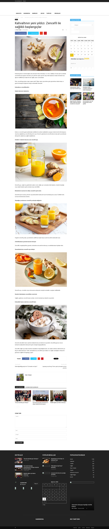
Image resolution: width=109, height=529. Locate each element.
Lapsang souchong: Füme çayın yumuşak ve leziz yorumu (54, 367)
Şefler (42, 13)
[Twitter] (29, 378)
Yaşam (71, 470)
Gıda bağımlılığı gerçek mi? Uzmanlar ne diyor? (26, 366)
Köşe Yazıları (73, 468)
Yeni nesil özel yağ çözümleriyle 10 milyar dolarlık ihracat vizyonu (31, 467)
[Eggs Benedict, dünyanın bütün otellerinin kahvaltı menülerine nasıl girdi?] (75, 96)
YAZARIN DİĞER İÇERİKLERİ (31, 387)
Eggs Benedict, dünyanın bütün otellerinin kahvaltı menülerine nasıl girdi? (75, 102)
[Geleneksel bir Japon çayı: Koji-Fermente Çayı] (75, 82)
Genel (16, 19)
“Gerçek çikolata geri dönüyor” (22, 402)
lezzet (71, 477)
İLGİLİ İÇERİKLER (20, 387)
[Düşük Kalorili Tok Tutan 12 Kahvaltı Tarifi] (46, 460)
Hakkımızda (27, 13)
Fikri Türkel (18, 29)
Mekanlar (57, 13)
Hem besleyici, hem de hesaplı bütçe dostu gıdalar (88, 102)
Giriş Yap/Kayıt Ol (18, 1)
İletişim (24, 1)
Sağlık (71, 465)
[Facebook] (26, 378)
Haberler (34, 13)
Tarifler (48, 13)
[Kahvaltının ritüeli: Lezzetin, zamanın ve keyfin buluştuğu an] (88, 82)
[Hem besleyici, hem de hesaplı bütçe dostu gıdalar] (88, 96)
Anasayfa (18, 13)
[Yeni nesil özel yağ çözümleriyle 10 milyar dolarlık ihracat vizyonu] (41, 395)
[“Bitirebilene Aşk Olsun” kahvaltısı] (46, 467)
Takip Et (36, 483)
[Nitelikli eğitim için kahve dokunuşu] (58, 395)
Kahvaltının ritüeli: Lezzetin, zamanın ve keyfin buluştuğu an (87, 88)
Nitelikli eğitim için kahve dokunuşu (58, 402)
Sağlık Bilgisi (73, 474)
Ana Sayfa (17, 17)
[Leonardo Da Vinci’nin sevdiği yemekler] (46, 474)
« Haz (44, 504)
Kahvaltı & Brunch (74, 472)
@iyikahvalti (23, 482)
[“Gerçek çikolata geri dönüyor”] (23, 395)
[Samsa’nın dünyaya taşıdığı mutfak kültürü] (82, 496)
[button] (92, 13)
